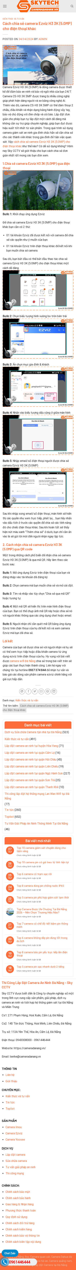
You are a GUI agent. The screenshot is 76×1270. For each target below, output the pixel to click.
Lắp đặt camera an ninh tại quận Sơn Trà (30, 780)
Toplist (9, 816)
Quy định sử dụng (16, 1217)
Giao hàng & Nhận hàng (19, 1204)
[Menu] (5, 6)
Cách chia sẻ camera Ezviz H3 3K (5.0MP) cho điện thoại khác (36, 708)
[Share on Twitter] (35, 691)
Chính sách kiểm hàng (18, 1229)
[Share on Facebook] (28, 691)
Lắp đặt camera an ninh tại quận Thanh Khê (31, 787)
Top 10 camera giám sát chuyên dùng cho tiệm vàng (41, 849)
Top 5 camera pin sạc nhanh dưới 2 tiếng (40, 966)
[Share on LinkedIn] (54, 691)
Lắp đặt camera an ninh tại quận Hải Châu (30, 759)
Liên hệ (9, 1075)
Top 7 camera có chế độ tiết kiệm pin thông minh (42, 925)
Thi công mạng (14, 1173)
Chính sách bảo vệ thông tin (22, 1235)
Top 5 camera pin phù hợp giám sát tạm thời (43, 897)
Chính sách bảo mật (17, 1192)
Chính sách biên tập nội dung (23, 1242)
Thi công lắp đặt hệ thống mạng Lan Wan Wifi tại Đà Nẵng (37, 796)
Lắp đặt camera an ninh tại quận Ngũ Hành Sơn (34, 773)
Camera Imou (13, 1127)
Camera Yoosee (15, 1139)
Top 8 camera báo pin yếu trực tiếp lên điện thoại (42, 954)
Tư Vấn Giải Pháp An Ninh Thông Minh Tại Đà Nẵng (36, 823)
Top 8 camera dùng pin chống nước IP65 (40, 885)
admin (43, 39)
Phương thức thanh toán (20, 1210)
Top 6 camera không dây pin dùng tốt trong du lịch (42, 939)
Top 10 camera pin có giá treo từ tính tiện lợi (43, 862)
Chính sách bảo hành (18, 1198)
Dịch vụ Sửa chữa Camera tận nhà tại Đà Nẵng (33, 732)
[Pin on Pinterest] (48, 691)
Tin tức (9, 810)
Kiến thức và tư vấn (13, 19)
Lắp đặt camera (15, 1154)
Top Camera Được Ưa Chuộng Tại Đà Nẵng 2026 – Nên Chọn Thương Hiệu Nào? (42, 911)
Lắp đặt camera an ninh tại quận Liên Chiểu (31, 766)
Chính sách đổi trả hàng (19, 1223)
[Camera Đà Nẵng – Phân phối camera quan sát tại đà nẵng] (38, 6)
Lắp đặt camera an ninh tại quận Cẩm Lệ (30, 752)
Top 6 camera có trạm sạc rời (34, 874)
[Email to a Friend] (41, 691)
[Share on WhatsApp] (22, 691)
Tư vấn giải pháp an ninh (20, 1167)
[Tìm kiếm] (72, 6)
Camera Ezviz (13, 1133)
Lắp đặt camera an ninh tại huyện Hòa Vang (31, 746)
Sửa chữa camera (16, 1161)
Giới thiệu (11, 1081)
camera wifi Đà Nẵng (22, 661)
